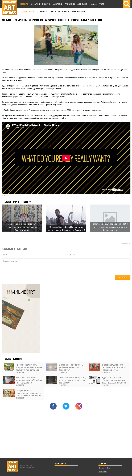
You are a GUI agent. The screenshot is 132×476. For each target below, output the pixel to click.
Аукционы (70, 3)
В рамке (46, 3)
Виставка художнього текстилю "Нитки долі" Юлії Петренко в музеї (115, 367)
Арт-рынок (82, 3)
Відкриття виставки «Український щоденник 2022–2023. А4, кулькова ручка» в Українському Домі (114, 380)
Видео (94, 3)
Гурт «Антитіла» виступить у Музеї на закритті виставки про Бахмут (72, 380)
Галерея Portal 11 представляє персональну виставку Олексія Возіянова (29, 393)
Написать (123, 277)
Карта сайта (104, 468)
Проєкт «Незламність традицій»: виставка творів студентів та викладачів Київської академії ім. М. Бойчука (29, 367)
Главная (23, 11)
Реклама (102, 471)
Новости (24, 3)
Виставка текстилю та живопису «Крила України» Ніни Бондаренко (29, 380)
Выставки (57, 3)
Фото (101, 3)
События (35, 3)
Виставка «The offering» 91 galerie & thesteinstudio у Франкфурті (71, 367)
